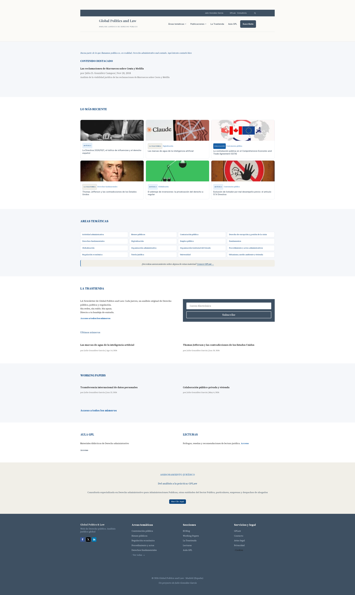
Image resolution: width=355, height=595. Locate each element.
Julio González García (214, 13)
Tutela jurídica (137, 255)
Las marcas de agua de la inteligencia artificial (107, 345)
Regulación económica (92, 255)
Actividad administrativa (93, 234)
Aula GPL (232, 24)
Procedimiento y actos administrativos (246, 248)
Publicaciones (197, 24)
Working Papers (191, 535)
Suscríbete (248, 24)
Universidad (185, 255)
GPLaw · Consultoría (238, 13)
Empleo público (187, 241)
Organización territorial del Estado (195, 248)
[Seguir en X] (88, 539)
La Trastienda (217, 24)
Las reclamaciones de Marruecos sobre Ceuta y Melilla (112, 68)
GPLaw (237, 530)
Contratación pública (189, 234)
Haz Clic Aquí (177, 501)
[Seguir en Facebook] (82, 539)
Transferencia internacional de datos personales (109, 387)
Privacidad (239, 545)
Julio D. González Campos (100, 73)
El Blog (186, 530)
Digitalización (137, 241)
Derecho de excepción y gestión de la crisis (248, 234)
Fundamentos (235, 241)
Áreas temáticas (176, 24)
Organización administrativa (143, 248)
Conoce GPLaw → (205, 264)
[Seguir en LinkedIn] (94, 539)
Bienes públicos (138, 234)
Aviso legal (239, 540)
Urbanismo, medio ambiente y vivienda (246, 255)
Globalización (88, 248)
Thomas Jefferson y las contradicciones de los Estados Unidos (218, 345)
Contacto (238, 535)
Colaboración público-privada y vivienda (206, 387)
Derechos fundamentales (93, 241)
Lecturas (187, 545)
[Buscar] (255, 13)
